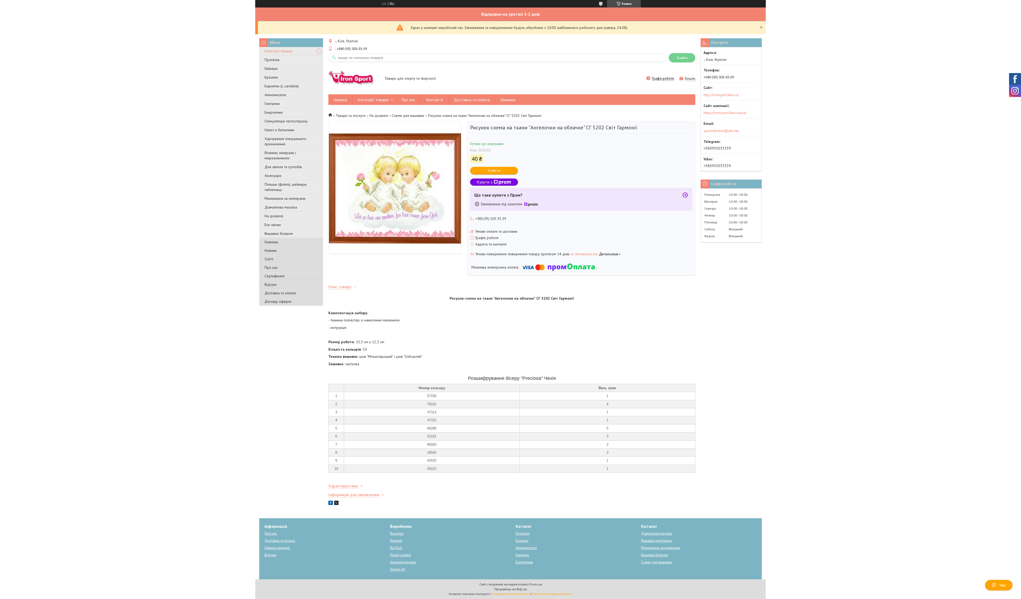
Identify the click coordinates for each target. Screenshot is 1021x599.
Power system (400, 555)
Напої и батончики (279, 130)
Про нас (271, 267)
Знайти (682, 58)
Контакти (434, 100)
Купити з (484, 182)
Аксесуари (273, 175)
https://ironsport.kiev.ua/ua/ (725, 112)
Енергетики (274, 112)
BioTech (396, 548)
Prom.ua (536, 584)
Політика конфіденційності (552, 594)
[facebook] (330, 503)
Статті (269, 259)
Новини (271, 250)
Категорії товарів (278, 51)
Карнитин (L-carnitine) (282, 86)
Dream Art (397, 569)
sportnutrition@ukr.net (721, 130)
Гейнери (271, 68)
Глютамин (272, 103)
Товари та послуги (350, 115)
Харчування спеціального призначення (285, 141)
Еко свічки (273, 224)
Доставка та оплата (280, 293)
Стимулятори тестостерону (286, 121)
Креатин (271, 77)
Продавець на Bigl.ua (510, 589)
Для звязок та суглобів (283, 166)
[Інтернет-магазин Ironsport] (353, 79)
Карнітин (522, 555)
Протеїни (272, 59)
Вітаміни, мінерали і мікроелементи (280, 155)
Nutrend (396, 540)
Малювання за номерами (285, 198)
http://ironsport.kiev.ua (721, 94)
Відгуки (271, 284)
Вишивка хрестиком (656, 540)
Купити (494, 170)
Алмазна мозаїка (403, 562)
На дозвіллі (274, 216)
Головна (340, 100)
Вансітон (397, 533)
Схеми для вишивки (408, 115)
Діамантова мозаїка (281, 207)
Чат (1002, 585)
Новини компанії (277, 548)
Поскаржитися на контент (510, 594)
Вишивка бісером (279, 233)
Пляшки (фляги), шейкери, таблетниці (286, 187)
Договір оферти (278, 301)
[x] (336, 503)
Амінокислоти (275, 94)
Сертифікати (274, 276)
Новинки (271, 242)
